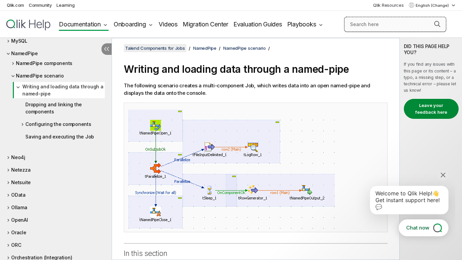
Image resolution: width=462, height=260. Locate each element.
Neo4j (18, 157)
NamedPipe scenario (40, 76)
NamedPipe (24, 53)
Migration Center (205, 24)
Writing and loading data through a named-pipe (62, 90)
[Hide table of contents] (106, 49)
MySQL (19, 41)
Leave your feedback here (431, 109)
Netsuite (21, 182)
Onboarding (130, 24)
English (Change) (433, 5)
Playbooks (301, 24)
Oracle (18, 232)
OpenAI (19, 220)
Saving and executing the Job (59, 136)
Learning (65, 5)
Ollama (19, 207)
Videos (168, 24)
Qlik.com (15, 5)
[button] (437, 24)
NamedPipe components (44, 63)
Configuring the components (58, 124)
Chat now (417, 227)
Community (40, 5)
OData (18, 195)
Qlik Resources (388, 5)
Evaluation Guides (257, 24)
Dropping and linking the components (53, 108)
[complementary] (431, 149)
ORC (16, 245)
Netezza (20, 170)
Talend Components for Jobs (155, 48)
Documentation (80, 24)
